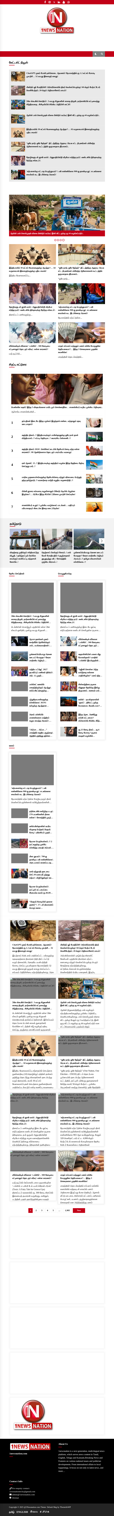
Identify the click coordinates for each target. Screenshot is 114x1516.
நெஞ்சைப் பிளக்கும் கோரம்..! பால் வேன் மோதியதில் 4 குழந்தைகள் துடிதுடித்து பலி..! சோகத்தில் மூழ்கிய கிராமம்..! (56, 557)
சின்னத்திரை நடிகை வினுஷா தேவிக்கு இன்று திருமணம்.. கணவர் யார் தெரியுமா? (89, 687)
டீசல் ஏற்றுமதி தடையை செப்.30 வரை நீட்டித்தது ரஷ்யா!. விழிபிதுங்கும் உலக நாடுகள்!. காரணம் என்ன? (41, 874)
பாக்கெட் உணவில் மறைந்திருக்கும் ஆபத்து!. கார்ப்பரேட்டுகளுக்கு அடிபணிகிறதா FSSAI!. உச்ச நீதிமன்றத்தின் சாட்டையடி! (41, 687)
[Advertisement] (57, 1236)
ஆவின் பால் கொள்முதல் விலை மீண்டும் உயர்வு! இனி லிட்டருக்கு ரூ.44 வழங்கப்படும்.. (63, 115)
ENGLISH (22, 1512)
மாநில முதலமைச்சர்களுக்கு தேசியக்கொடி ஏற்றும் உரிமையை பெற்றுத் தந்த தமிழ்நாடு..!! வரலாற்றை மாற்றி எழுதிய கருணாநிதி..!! (52, 479)
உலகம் (11, 746)
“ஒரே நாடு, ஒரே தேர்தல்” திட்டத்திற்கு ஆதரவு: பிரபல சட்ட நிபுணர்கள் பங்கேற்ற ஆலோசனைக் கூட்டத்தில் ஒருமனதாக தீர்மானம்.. (60, 145)
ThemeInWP (65, 1507)
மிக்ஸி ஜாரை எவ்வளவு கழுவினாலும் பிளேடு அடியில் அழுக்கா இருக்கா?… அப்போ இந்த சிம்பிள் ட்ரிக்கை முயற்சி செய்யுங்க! (48, 493)
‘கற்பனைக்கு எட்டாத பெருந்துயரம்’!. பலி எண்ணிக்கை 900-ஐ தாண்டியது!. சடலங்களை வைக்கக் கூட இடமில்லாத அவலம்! (63, 173)
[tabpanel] (57, 215)
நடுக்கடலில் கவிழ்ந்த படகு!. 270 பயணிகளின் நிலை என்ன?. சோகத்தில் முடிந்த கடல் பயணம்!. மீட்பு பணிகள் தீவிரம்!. (41, 814)
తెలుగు (34, 1512)
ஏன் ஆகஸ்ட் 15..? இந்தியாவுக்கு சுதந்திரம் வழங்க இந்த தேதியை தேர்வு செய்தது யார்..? (53, 465)
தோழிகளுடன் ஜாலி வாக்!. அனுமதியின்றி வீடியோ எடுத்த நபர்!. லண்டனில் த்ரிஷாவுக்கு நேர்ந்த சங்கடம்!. (63, 159)
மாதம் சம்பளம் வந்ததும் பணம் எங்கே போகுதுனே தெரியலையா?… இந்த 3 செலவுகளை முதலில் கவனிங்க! (79, 349)
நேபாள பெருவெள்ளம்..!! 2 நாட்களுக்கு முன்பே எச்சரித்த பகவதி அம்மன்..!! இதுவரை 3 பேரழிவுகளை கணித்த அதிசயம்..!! (41, 844)
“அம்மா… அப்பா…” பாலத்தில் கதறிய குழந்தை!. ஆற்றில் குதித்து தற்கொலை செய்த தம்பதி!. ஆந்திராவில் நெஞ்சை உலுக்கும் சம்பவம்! (41, 733)
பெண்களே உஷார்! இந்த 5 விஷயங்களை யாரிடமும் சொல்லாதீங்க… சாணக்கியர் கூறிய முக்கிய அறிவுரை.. (57, 407)
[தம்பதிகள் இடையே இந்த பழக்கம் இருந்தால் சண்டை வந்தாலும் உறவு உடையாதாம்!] (94, 423)
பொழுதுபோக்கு (65, 573)
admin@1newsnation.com (23, 1495)
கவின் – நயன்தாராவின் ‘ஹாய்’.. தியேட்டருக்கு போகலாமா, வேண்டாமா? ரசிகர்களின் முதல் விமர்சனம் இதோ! (89, 702)
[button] (96, 54)
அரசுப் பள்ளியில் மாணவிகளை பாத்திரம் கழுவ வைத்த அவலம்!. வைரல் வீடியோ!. (39, 717)
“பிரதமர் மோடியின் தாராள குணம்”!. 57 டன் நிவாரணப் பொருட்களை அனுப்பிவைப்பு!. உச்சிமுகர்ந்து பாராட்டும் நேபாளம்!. (41, 905)
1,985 (67, 1210)
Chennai (15, 1498)
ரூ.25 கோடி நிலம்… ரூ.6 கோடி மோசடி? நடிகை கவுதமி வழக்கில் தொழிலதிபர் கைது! (88, 733)
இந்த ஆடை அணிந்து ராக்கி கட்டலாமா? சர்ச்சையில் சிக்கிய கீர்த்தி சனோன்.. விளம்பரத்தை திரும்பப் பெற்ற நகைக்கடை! (90, 717)
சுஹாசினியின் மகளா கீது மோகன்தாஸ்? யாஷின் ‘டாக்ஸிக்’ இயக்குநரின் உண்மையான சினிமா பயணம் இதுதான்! (89, 657)
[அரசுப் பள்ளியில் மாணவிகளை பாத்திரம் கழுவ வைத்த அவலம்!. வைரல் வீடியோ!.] (19, 716)
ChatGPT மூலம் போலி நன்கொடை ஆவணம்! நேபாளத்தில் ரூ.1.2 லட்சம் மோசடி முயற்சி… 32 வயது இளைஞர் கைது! (60, 74)
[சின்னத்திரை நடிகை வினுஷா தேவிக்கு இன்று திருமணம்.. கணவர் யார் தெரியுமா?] (68, 686)
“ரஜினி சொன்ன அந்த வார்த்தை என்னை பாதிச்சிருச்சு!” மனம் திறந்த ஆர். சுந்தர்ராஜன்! (90, 672)
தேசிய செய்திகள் (16, 573)
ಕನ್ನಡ (45, 1512)
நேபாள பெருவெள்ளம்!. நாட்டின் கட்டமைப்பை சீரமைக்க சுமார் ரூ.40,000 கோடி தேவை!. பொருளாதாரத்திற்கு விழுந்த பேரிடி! (40, 889)
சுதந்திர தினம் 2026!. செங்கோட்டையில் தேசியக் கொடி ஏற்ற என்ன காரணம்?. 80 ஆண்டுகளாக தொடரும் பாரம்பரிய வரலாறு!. (51, 450)
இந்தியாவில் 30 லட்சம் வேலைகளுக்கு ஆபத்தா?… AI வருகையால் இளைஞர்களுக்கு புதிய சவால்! (62, 131)
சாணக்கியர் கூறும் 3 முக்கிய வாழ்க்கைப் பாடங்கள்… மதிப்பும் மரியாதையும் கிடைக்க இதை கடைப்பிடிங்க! (48, 507)
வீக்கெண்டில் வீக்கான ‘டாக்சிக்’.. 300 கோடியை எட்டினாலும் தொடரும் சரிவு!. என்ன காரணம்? (29, 347)
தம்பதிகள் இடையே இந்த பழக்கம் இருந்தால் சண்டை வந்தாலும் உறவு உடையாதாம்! (51, 422)
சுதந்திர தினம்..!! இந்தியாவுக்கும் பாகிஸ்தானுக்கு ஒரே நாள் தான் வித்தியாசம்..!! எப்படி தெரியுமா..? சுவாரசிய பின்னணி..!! (50, 436)
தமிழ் (11, 1512)
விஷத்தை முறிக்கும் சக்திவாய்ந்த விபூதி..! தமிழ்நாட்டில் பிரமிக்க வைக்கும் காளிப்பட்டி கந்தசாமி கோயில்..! (24, 557)
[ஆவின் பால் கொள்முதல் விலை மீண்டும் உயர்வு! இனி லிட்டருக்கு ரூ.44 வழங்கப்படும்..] (18, 118)
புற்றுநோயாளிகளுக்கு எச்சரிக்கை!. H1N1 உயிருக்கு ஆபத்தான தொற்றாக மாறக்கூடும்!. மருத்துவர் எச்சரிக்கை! (39, 702)
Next (102, 541)
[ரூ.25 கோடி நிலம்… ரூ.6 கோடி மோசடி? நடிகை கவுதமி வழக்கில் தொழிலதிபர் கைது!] (68, 731)
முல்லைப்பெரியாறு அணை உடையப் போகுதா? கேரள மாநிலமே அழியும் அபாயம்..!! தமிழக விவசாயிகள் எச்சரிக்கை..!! (88, 557)
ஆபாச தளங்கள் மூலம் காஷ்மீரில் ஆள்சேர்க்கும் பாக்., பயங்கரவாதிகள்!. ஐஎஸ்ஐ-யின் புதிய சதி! (39, 642)
